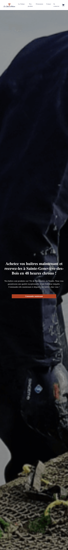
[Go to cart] (63, 5)
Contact (48, 4)
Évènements (39, 4)
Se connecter (56, 5)
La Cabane (21, 4)
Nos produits (30, 5)
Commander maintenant (34, 296)
